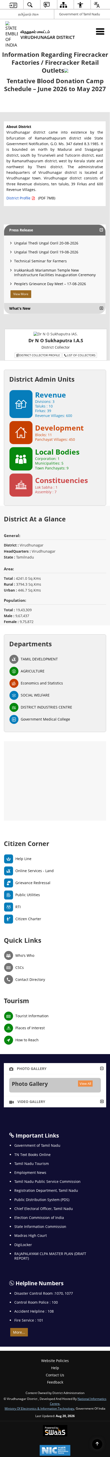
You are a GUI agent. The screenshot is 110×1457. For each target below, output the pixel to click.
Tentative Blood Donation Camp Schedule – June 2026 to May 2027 (55, 85)
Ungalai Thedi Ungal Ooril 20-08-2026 (46, 243)
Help (55, 1367)
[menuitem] (13, 4)
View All (85, 1083)
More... (19, 1332)
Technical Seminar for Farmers (40, 261)
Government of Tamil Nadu (79, 14)
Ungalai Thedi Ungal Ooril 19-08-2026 (46, 252)
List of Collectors (81, 355)
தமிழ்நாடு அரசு (28, 14)
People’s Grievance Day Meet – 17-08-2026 (50, 283)
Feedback (55, 1382)
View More (20, 294)
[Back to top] (97, 1444)
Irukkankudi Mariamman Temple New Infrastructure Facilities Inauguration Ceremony (55, 272)
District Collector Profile (39, 355)
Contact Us (55, 1375)
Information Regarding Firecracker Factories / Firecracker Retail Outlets (55, 62)
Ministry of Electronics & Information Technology (39, 1408)
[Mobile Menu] (100, 31)
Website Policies (55, 1360)
